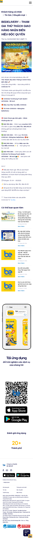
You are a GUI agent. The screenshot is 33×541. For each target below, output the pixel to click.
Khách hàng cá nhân (11, 11)
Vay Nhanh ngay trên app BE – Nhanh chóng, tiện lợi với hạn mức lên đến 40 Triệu (24, 254)
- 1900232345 (6, 482)
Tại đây (13, 200)
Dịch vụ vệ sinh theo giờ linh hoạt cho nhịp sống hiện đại (24, 284)
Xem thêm (21, 226)
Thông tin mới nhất (21, 487)
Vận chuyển (19, 490)
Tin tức (4, 490)
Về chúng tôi (6, 487)
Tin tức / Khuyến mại (15, 15)
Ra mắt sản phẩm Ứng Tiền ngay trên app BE (24, 270)
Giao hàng (19, 492)
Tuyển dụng (6, 492)
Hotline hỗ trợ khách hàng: (9, 479)
